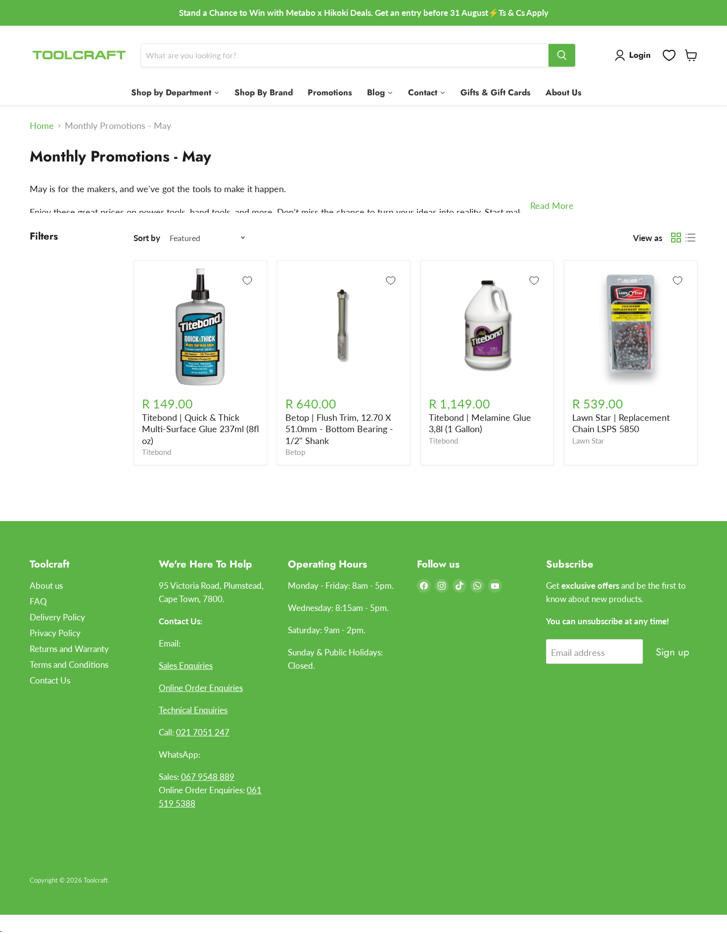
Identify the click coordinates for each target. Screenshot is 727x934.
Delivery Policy (57, 617)
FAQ (38, 601)
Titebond (156, 452)
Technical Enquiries (193, 710)
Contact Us (50, 680)
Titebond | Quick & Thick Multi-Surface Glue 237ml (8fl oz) (200, 429)
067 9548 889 (207, 777)
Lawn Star (588, 441)
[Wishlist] (669, 55)
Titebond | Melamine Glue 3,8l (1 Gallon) (480, 423)
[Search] (561, 55)
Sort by (147, 238)
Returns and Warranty (69, 649)
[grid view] (676, 238)
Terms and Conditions (69, 664)
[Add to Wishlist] (247, 280)
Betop (295, 452)
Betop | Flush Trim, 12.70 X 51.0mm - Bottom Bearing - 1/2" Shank (339, 429)
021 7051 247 (202, 732)
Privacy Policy (55, 633)
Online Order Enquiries (201, 688)
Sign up (672, 652)
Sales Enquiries (186, 665)
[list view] (690, 238)
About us (46, 585)
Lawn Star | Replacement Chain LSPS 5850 (621, 423)
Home (42, 126)
